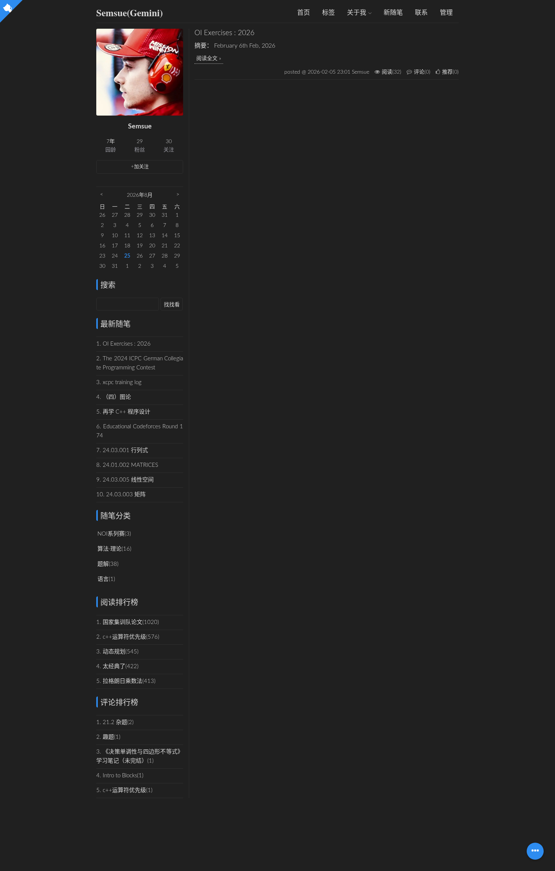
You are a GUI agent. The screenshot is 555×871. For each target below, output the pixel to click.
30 (169, 141)
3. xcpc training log (119, 382)
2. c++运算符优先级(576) (127, 637)
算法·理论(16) (114, 549)
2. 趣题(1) (108, 737)
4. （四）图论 (113, 397)
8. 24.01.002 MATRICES (127, 465)
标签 (328, 12)
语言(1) (106, 579)
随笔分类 (115, 516)
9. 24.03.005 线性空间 (125, 480)
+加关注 (140, 166)
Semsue (140, 126)
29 (140, 141)
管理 (446, 12)
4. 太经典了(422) (117, 666)
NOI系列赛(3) (114, 534)
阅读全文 (206, 58)
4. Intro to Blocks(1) (119, 775)
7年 (110, 141)
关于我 (357, 12)
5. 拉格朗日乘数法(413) (126, 681)
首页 (303, 12)
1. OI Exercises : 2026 (123, 344)
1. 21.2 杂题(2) (115, 722)
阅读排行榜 (119, 603)
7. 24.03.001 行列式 (122, 450)
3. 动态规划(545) (117, 652)
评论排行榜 (119, 703)
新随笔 (393, 12)
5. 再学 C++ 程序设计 (123, 412)
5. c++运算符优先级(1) (124, 790)
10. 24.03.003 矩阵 (121, 494)
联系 (421, 12)
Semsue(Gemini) (129, 13)
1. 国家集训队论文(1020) (127, 622)
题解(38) (108, 564)
